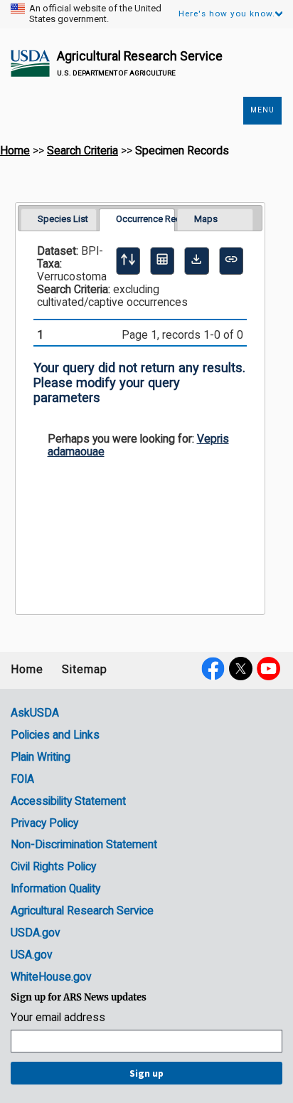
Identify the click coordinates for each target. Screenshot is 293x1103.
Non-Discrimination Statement (84, 844)
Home (15, 150)
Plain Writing (40, 757)
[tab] (59, 220)
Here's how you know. (227, 14)
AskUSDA (35, 713)
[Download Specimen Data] (196, 260)
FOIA (22, 779)
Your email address (58, 1018)
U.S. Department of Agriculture (116, 73)
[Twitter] (241, 668)
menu (262, 110)
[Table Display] (162, 260)
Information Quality (55, 888)
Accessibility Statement (68, 801)
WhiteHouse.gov (51, 977)
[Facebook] (213, 668)
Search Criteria (82, 150)
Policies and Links (55, 735)
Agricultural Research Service (140, 55)
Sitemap (84, 669)
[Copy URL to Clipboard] (231, 260)
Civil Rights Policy (53, 866)
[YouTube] (268, 668)
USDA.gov (35, 933)
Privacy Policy (44, 823)
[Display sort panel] (128, 260)
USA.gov (32, 955)
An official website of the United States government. (95, 14)
